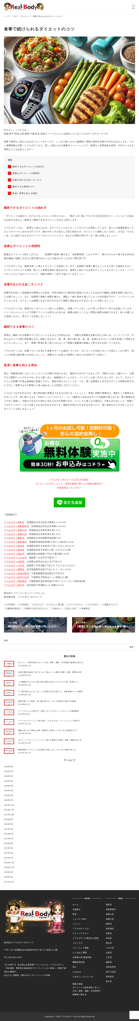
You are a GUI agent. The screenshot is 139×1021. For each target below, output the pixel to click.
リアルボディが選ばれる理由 (86, 938)
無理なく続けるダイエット (36, 608)
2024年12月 (9, 862)
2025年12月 (9, 805)
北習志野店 (111, 967)
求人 (75, 967)
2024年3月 (8, 877)
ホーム (76, 904)
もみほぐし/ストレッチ (83, 976)
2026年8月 (8, 766)
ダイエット (38, 605)
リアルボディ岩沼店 (14, 550)
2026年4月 (8, 786)
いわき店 (110, 948)
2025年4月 (8, 843)
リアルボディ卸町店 (14, 538)
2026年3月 (8, 790)
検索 (6, 640)
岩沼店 (109, 938)
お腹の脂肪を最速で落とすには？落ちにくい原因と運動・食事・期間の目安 (50, 672)
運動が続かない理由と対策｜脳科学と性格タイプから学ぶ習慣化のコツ (48, 730)
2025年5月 (8, 838)
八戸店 (109, 957)
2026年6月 (8, 776)
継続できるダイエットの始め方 (28, 166)
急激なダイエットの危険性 (26, 173)
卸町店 (109, 924)
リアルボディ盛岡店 (14, 569)
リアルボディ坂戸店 (14, 585)
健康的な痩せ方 (13, 608)
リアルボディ (93, 605)
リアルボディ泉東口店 (15, 530)
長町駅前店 (111, 909)
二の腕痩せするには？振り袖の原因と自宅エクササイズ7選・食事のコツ (48, 682)
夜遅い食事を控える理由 (24, 193)
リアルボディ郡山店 (14, 554)
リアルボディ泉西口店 (15, 534)
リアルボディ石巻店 (14, 546)
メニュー (77, 924)
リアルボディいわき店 (15, 557)
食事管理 (85, 608)
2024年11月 (9, 867)
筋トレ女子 (71, 608)
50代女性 (24, 605)
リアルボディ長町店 (14, 522)
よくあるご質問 (80, 952)
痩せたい (57, 608)
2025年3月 (8, 848)
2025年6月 (8, 834)
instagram (77, 972)
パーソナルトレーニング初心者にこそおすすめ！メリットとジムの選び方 (49, 721)
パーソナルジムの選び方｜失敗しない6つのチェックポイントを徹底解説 (48, 711)
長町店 (109, 904)
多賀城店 (110, 928)
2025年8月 (8, 824)
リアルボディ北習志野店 (16, 573)
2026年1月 (8, 800)
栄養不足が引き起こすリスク (27, 180)
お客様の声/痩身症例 (82, 957)
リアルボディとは (81, 928)
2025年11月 (9, 810)
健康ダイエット (111, 605)
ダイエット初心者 (56, 605)
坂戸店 (109, 981)
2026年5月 (8, 781)
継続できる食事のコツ (23, 186)
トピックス (78, 943)
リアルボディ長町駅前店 (16, 526)
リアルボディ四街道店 (15, 581)
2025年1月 (8, 858)
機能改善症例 (79, 962)
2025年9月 (8, 819)
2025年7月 (8, 829)
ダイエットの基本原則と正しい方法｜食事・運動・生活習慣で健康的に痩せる (51, 662)
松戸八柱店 (111, 972)
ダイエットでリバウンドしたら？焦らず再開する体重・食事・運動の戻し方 (50, 740)
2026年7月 (8, 771)
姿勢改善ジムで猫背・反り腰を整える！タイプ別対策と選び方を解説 (47, 701)
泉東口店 (110, 914)
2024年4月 (8, 872)
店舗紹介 (77, 909)
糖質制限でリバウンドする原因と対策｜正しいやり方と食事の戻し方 (47, 750)
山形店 (109, 952)
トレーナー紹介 (80, 919)
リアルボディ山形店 (14, 561)
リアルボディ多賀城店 (15, 542)
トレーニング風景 (81, 948)
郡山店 (109, 943)
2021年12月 (9, 882)
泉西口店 (110, 919)
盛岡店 (109, 962)
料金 (75, 914)
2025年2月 (8, 853)
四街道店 (110, 976)
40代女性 (11, 605)
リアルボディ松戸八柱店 (16, 577)
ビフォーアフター (81, 933)
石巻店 (109, 933)
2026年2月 (8, 795)
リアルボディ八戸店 (14, 565)
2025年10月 (9, 814)
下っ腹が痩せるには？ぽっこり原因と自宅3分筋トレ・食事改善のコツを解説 (50, 691)
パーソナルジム (75, 605)
